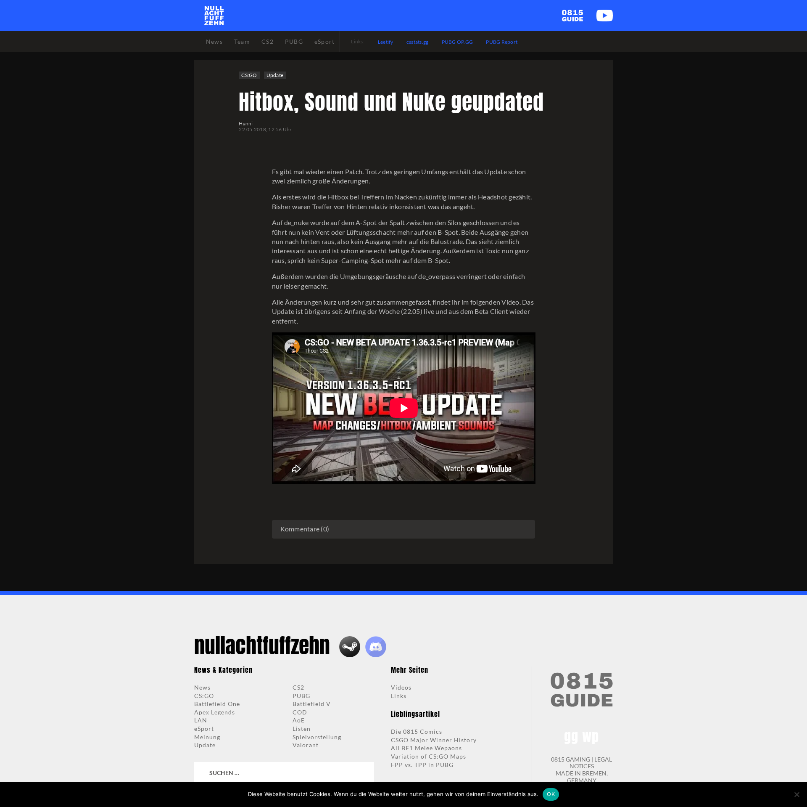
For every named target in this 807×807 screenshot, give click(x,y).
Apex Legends (214, 712)
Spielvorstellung (317, 737)
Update (275, 75)
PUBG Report (501, 42)
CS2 (298, 687)
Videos (401, 687)
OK (551, 794)
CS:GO (249, 75)
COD (300, 712)
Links (398, 695)
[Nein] (796, 794)
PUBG (301, 695)
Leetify (385, 42)
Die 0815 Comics (416, 731)
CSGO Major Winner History (434, 739)
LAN (200, 720)
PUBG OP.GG (457, 42)
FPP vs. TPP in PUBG (422, 764)
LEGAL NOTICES (591, 763)
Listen (302, 728)
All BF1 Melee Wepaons (426, 747)
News (202, 687)
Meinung (207, 737)
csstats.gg (417, 42)
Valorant (306, 745)
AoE (299, 720)
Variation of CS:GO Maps (428, 756)
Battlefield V (312, 703)
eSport (204, 728)
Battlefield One (217, 703)
